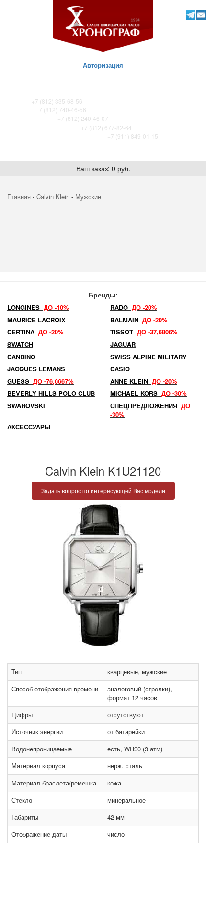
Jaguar (123, 344)
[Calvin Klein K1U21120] (103, 575)
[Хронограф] (103, 25)
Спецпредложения (150, 410)
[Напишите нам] (200, 15)
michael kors (148, 393)
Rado (133, 307)
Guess (40, 381)
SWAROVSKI (26, 405)
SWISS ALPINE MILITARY (148, 356)
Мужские (88, 196)
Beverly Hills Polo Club (51, 393)
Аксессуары (29, 426)
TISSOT (144, 331)
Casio (120, 368)
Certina (35, 331)
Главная (19, 196)
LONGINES (38, 307)
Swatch (20, 344)
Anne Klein (143, 381)
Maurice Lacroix (36, 319)
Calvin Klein (52, 196)
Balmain (139, 319)
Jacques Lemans (36, 368)
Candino (21, 356)
